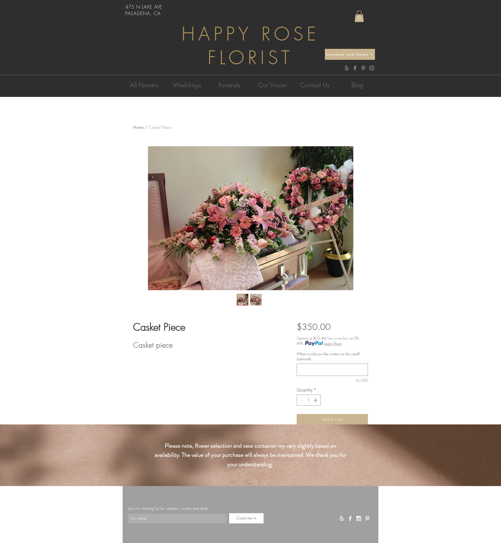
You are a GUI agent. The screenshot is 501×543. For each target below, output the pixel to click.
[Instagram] (371, 68)
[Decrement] (301, 400)
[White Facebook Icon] (350, 518)
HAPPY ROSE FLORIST (251, 46)
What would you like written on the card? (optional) (328, 356)
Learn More (333, 343)
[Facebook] (355, 68)
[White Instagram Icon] (358, 518)
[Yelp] (346, 68)
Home (138, 127)
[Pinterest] (363, 68)
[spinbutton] (308, 400)
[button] (359, 16)
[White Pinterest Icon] (367, 518)
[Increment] (316, 400)
